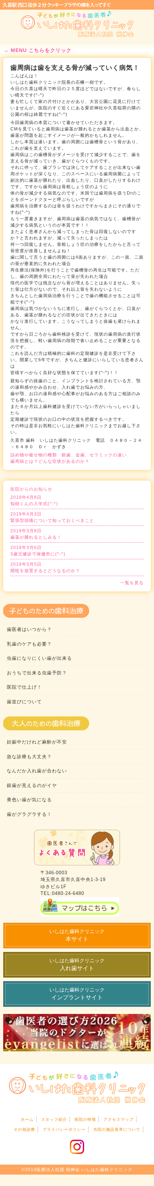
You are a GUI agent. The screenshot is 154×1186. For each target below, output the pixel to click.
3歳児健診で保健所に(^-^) (38, 550)
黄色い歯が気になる (29, 799)
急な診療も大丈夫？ (29, 756)
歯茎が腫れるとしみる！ (36, 534)
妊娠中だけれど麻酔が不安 (37, 742)
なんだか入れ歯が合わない (37, 770)
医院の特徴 (85, 1119)
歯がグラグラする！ (29, 814)
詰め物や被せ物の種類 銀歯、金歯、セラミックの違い (68, 454)
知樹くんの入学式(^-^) (34, 500)
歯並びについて (24, 701)
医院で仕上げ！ (24, 687)
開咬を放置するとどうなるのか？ (45, 567)
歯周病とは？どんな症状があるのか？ (50, 461)
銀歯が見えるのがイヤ (32, 785)
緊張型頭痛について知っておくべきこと (52, 517)
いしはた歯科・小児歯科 (77, 24)
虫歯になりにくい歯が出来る (39, 658)
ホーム (27, 1119)
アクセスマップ (119, 1119)
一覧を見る (132, 582)
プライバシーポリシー (64, 1129)
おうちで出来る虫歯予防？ (37, 672)
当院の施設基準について (116, 1129)
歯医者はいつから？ (29, 629)
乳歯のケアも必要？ (29, 644)
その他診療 (24, 1129)
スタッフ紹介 (54, 1119)
